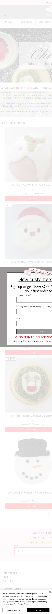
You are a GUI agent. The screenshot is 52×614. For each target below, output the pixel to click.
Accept (38, 610)
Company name (23, 295)
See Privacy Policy (21, 604)
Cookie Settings (13, 610)
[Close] (48, 593)
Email (19, 318)
